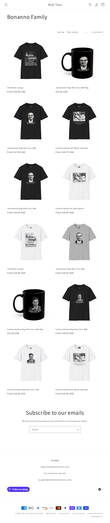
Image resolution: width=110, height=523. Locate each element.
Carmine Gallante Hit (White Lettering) (72, 148)
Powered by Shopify (36, 513)
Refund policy (51, 513)
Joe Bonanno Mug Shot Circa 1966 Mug (72, 88)
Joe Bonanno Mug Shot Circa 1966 (21, 148)
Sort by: (61, 32)
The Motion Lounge (15, 88)
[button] (6, 4)
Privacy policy (64, 513)
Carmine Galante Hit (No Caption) (70, 208)
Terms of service (78, 513)
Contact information (95, 513)
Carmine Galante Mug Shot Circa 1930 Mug (25, 329)
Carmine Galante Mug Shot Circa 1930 (23, 390)
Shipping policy (97, 516)
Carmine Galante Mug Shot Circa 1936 (71, 329)
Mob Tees (24, 513)
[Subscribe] (77, 429)
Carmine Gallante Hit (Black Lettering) (72, 390)
